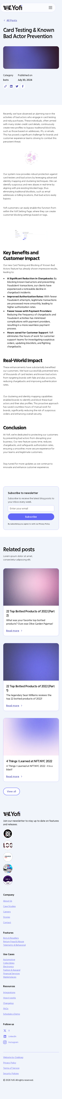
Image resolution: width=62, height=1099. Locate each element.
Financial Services (11, 973)
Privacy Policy (9, 1062)
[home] (12, 7)
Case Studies (9, 906)
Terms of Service (11, 1068)
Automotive (9, 959)
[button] (50, 7)
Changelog (8, 1003)
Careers (7, 911)
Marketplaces (9, 977)
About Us (7, 901)
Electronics (8, 966)
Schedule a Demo (11, 1014)
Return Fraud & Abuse (13, 941)
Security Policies (11, 1073)
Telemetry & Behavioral (14, 945)
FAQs (5, 1008)
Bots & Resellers (11, 938)
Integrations (9, 992)
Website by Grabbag (13, 1057)
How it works (9, 997)
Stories (6, 917)
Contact (7, 922)
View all (11, 791)
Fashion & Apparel (11, 970)
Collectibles (8, 963)
